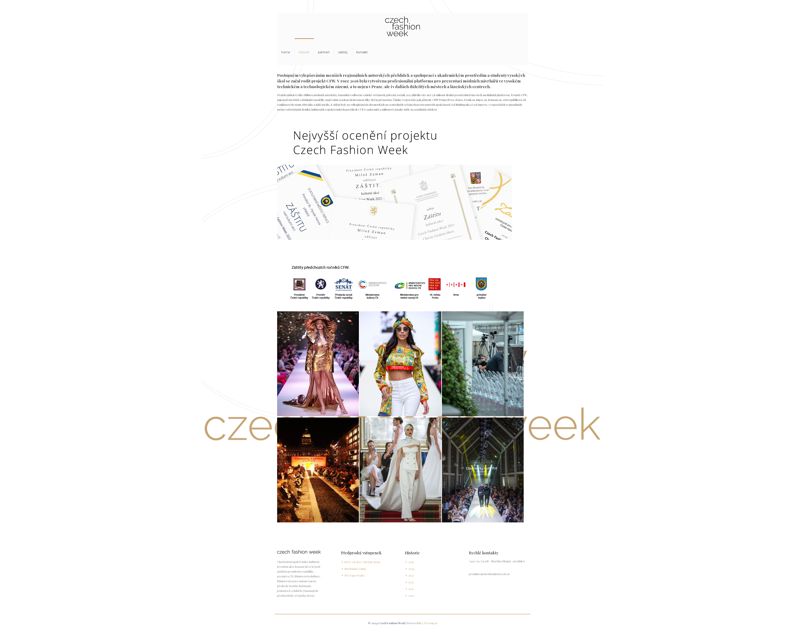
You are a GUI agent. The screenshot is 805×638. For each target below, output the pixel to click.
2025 (411, 562)
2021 (411, 589)
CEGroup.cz (429, 623)
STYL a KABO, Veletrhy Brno (362, 562)
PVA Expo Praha (354, 575)
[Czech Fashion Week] (402, 26)
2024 (411, 568)
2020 (411, 595)
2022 (411, 582)
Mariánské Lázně (355, 568)
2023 (411, 575)
